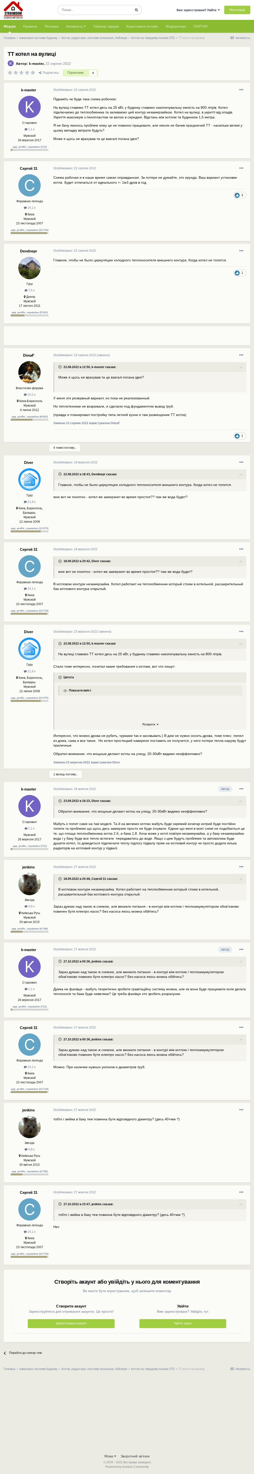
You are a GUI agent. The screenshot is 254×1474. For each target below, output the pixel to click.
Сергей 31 (28, 168)
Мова (109, 1456)
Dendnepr (28, 251)
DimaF (28, 355)
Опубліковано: (74, 90)
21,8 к (31, 502)
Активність (75, 26)
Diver (28, 462)
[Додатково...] (241, 90)
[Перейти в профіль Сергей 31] (29, 185)
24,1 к (31, 207)
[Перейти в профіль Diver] (29, 479)
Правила (30, 26)
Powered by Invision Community (127, 1467)
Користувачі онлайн (142, 26)
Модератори (176, 26)
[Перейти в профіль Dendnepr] (29, 268)
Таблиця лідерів (106, 26)
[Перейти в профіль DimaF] (29, 372)
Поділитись (50, 72)
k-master (36, 64)
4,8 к (31, 906)
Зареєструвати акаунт (71, 1323)
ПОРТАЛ (200, 26)
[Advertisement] (111, 337)
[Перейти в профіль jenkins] (29, 884)
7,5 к (31, 290)
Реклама (52, 26)
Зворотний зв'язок (135, 1456)
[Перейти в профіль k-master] (11, 63)
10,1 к (31, 394)
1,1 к (31, 129)
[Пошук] (136, 10)
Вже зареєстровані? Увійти (197, 10)
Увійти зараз (183, 1323)
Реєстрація (237, 10)
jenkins (28, 867)
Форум (10, 26)
